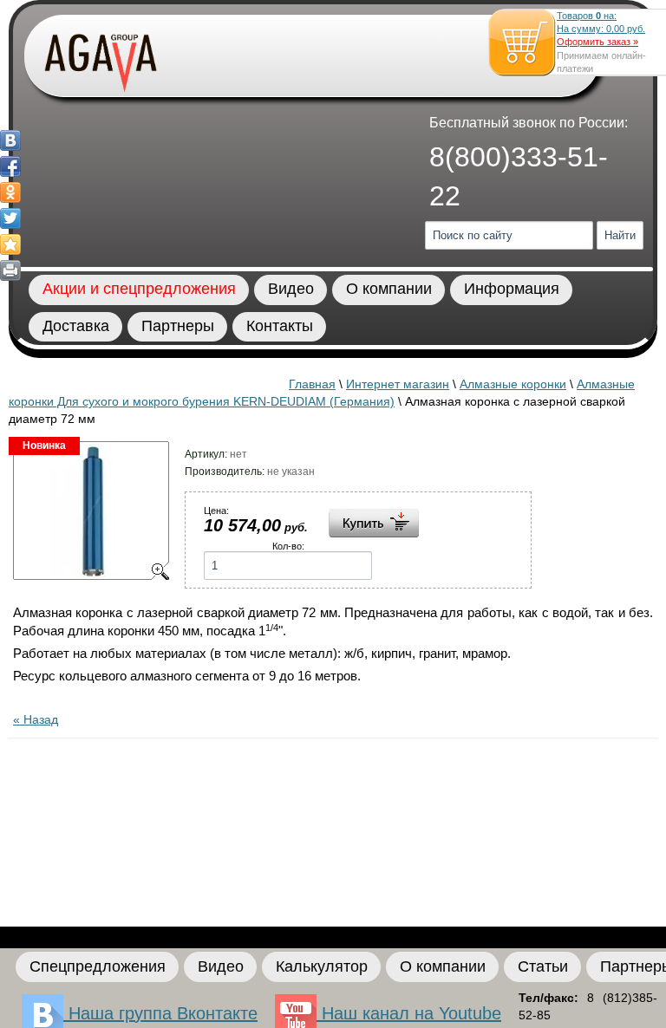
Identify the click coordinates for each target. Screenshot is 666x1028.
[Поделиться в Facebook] (10, 166)
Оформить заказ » (597, 41)
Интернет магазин (397, 384)
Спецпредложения (97, 966)
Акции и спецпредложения (139, 288)
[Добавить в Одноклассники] (10, 192)
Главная (312, 384)
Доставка (75, 326)
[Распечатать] (10, 270)
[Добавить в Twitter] (10, 218)
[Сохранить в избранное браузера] (10, 244)
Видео (291, 288)
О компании (389, 288)
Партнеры (177, 326)
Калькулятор (322, 966)
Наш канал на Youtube (409, 1013)
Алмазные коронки (513, 384)
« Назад (35, 719)
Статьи (543, 966)
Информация (511, 288)
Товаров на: (601, 22)
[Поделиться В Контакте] (10, 140)
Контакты (279, 326)
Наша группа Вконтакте (160, 1013)
